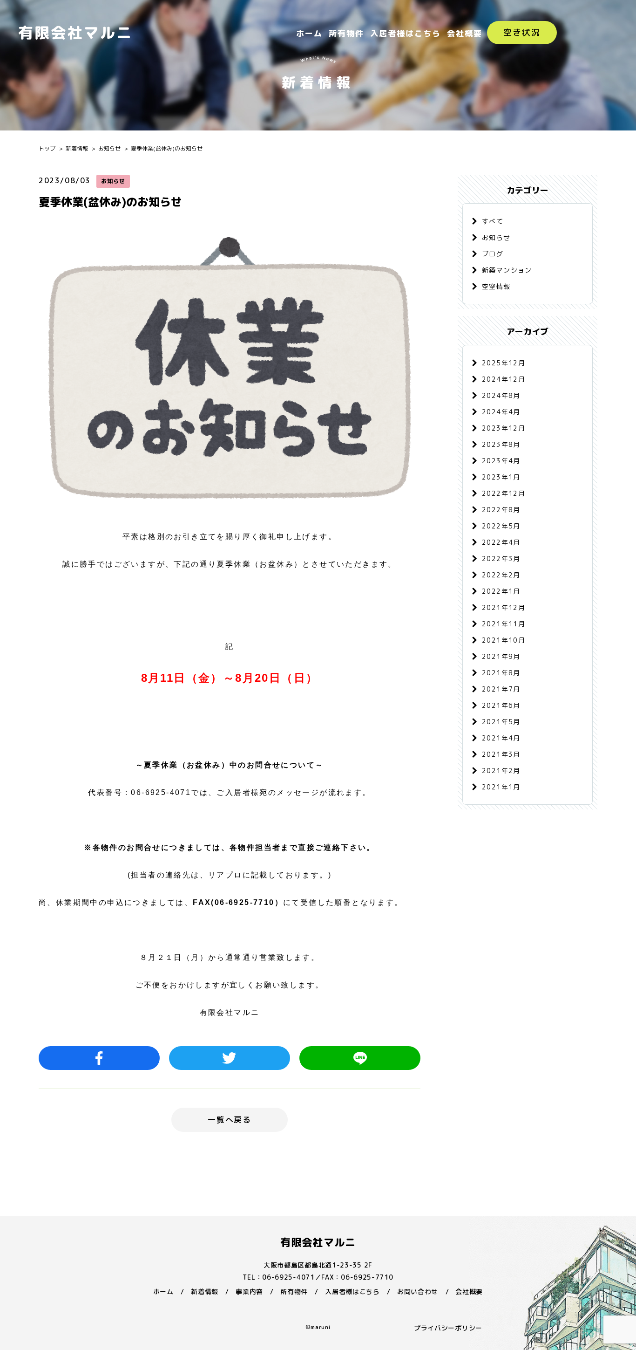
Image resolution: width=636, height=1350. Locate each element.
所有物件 (346, 33)
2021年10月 (503, 640)
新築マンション (507, 270)
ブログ (492, 253)
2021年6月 (501, 705)
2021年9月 (501, 656)
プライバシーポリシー (448, 1327)
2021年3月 (501, 754)
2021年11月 (503, 623)
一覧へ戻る (229, 1119)
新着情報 (77, 148)
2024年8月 (501, 395)
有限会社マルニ (318, 1242)
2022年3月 (501, 558)
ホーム (309, 33)
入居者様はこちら (405, 33)
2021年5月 (501, 721)
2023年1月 (501, 477)
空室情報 (496, 286)
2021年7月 (501, 689)
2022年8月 (501, 509)
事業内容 (249, 1291)
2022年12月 (503, 493)
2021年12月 (503, 607)
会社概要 (464, 33)
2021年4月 (501, 737)
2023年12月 (503, 428)
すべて (492, 221)
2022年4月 (501, 542)
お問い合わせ (417, 1291)
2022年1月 (501, 591)
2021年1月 (501, 786)
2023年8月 (501, 444)
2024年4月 (501, 411)
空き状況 (521, 32)
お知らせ (109, 148)
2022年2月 (501, 574)
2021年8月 (501, 672)
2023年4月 (501, 460)
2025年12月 (503, 362)
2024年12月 (503, 379)
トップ (47, 148)
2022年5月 (501, 525)
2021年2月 (501, 770)
